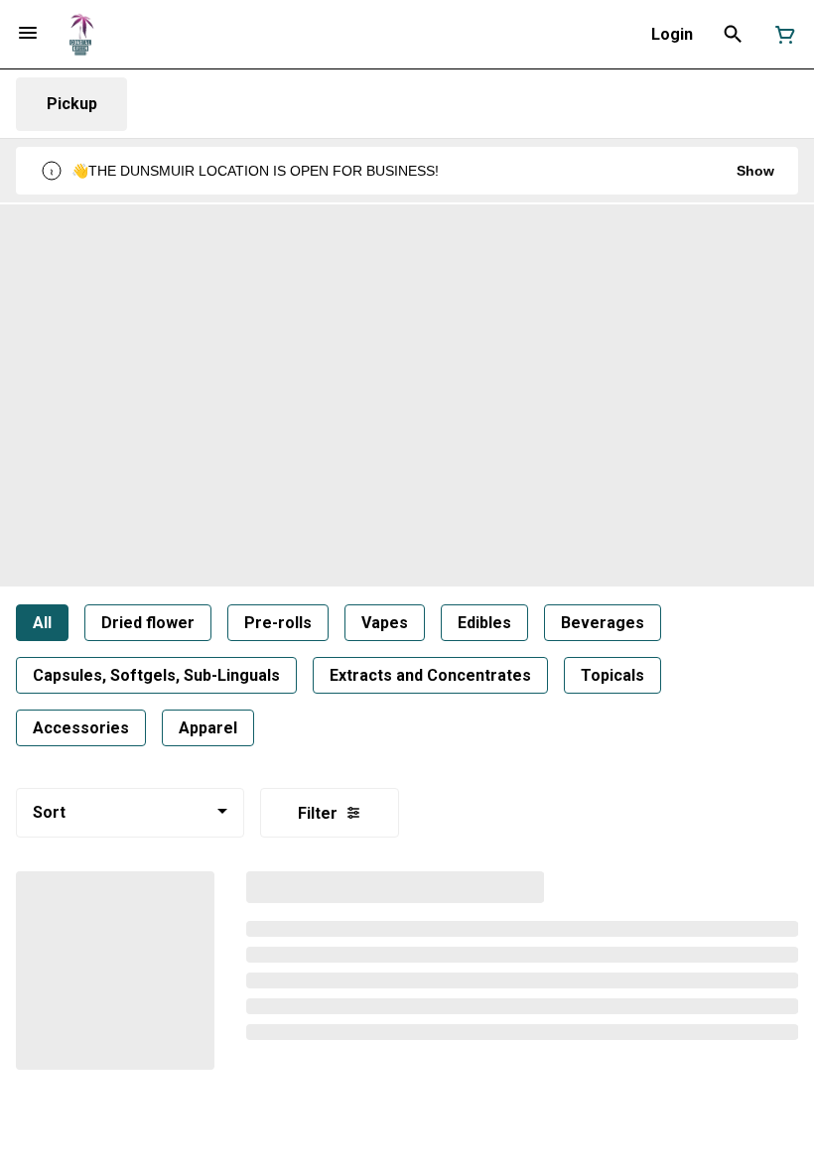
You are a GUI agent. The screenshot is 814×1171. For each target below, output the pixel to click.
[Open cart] (781, 35)
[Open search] (733, 35)
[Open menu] (28, 33)
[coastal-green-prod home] (80, 35)
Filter (318, 813)
